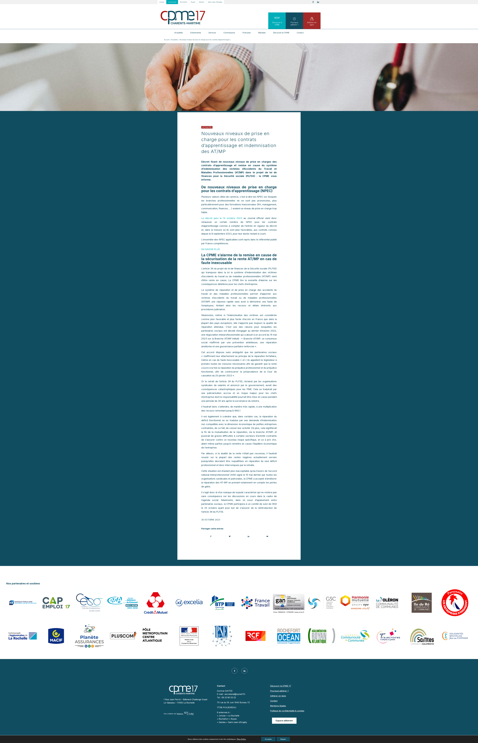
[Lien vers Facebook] (313, 2)
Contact (273, 701)
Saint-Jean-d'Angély (215, 2)
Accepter (268, 739)
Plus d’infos (241, 739)
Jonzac (161, 2)
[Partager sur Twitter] (229, 536)
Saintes (201, 2)
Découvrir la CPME (277, 23)
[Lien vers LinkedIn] (318, 2)
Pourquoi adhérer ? (294, 23)
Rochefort (183, 2)
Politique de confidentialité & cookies (287, 711)
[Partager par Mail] (267, 536)
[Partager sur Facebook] (210, 536)
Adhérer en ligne (311, 23)
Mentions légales (278, 706)
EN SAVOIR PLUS (210, 249)
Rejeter (283, 739)
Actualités (206, 127)
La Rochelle (172, 2)
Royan (193, 2)
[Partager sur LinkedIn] (248, 536)
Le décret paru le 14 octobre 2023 (221, 218)
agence (180, 714)
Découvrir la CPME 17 (280, 686)
